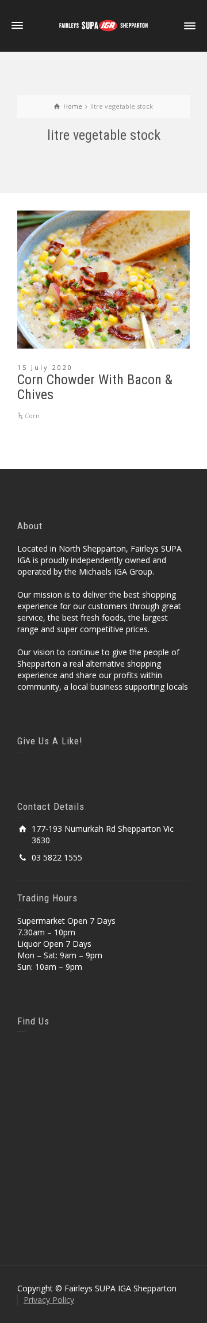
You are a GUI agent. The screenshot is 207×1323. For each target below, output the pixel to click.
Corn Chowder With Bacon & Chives (94, 387)
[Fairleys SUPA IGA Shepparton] (103, 25)
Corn (32, 415)
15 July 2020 (45, 367)
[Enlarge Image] (103, 280)
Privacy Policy (49, 1299)
